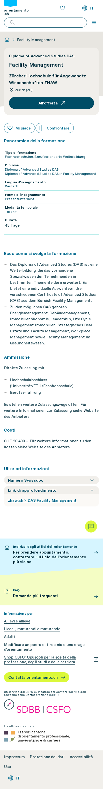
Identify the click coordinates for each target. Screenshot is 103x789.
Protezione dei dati (47, 756)
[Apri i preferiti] (63, 8)
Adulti (9, 636)
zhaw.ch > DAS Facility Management (42, 500)
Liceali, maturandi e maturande (32, 628)
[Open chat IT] (91, 526)
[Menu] (94, 23)
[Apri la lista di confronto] (73, 8)
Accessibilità (81, 756)
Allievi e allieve (17, 621)
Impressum (14, 756)
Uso (7, 766)
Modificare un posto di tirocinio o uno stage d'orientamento (44, 647)
